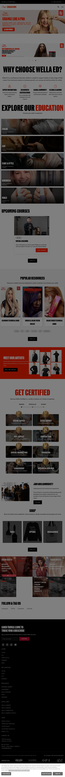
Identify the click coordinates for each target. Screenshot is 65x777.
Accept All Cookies (46, 773)
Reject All (57, 773)
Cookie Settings (6, 773)
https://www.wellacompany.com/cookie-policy (19, 770)
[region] (32, 770)
